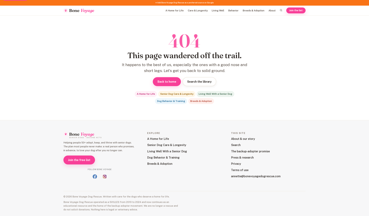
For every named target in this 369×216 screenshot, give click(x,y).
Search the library (199, 81)
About (272, 10)
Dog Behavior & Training (171, 101)
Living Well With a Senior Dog (215, 93)
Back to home (166, 81)
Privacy (236, 163)
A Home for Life (174, 10)
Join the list (296, 10)
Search (236, 145)
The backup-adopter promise (250, 151)
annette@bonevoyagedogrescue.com (256, 176)
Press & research (242, 157)
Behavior (233, 10)
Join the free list (79, 160)
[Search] (281, 10)
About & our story (243, 139)
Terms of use (239, 170)
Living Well (218, 10)
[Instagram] (104, 176)
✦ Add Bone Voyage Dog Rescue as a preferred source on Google (184, 3)
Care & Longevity (198, 10)
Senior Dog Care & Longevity (176, 93)
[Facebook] (95, 176)
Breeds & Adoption (253, 10)
